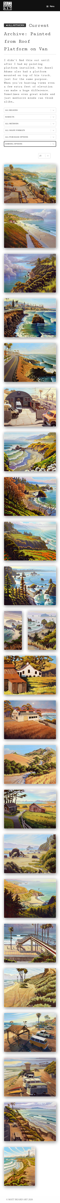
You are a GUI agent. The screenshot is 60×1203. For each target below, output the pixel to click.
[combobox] (41, 155)
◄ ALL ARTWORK (14, 25)
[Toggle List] (47, 155)
